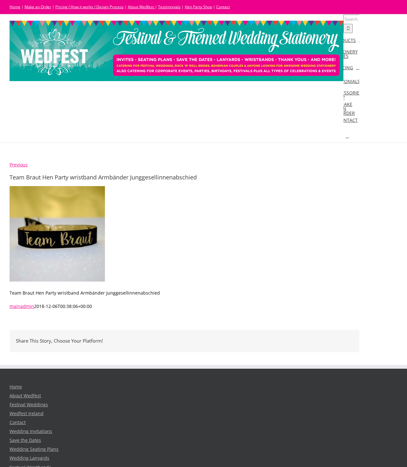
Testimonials (169, 7)
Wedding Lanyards (29, 458)
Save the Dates (25, 440)
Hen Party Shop (198, 7)
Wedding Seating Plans (34, 449)
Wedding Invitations (31, 431)
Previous (19, 165)
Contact (223, 7)
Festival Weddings (29, 405)
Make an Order (37, 7)
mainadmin (22, 306)
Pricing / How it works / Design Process (89, 7)
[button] (347, 136)
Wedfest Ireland (27, 413)
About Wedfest (141, 7)
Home (15, 7)
